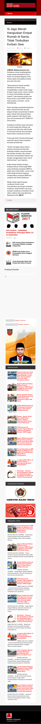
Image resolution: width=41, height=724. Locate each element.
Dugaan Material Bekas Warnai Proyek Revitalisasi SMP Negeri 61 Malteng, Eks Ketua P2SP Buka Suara (25, 387)
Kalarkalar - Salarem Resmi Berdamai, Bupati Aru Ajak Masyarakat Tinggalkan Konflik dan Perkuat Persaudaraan (25, 474)
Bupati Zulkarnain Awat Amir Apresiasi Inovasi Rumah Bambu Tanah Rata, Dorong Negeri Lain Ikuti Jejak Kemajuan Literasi (25, 376)
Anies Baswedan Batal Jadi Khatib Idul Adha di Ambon (22, 262)
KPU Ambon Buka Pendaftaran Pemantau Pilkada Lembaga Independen (23, 244)
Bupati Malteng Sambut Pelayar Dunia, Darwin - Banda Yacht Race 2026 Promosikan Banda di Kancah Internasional (25, 441)
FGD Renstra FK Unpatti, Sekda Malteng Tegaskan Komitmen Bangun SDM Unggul (25, 429)
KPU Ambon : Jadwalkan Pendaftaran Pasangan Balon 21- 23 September (20, 232)
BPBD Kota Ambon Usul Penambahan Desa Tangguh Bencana (22, 253)
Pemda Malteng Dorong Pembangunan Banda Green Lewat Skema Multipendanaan (25, 408)
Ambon (19, 20)
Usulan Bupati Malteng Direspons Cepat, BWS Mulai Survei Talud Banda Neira (25, 669)
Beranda (10, 20)
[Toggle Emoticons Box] (6, 277)
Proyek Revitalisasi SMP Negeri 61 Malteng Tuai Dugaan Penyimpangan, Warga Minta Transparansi (25, 452)
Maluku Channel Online (23, 721)
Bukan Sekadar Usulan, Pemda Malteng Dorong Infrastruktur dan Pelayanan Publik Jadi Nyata (25, 398)
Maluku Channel (20, 320)
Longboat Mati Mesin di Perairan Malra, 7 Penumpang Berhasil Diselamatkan (25, 462)
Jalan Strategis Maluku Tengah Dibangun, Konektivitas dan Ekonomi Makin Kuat (25, 652)
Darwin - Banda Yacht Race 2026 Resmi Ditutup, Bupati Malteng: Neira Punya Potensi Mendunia (24, 419)
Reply (21, 48)
